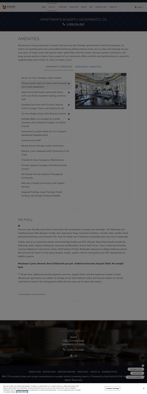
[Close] (144, 388)
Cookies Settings (112, 388)
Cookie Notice (22, 392)
